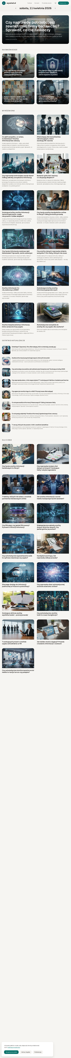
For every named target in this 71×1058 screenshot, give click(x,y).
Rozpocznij (62, 3)
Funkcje (30, 3)
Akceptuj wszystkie (11, 1052)
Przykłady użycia (46, 3)
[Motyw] (55, 3)
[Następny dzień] (15, 8)
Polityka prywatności (14, 1047)
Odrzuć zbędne (25, 1052)
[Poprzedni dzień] (55, 8)
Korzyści (37, 3)
